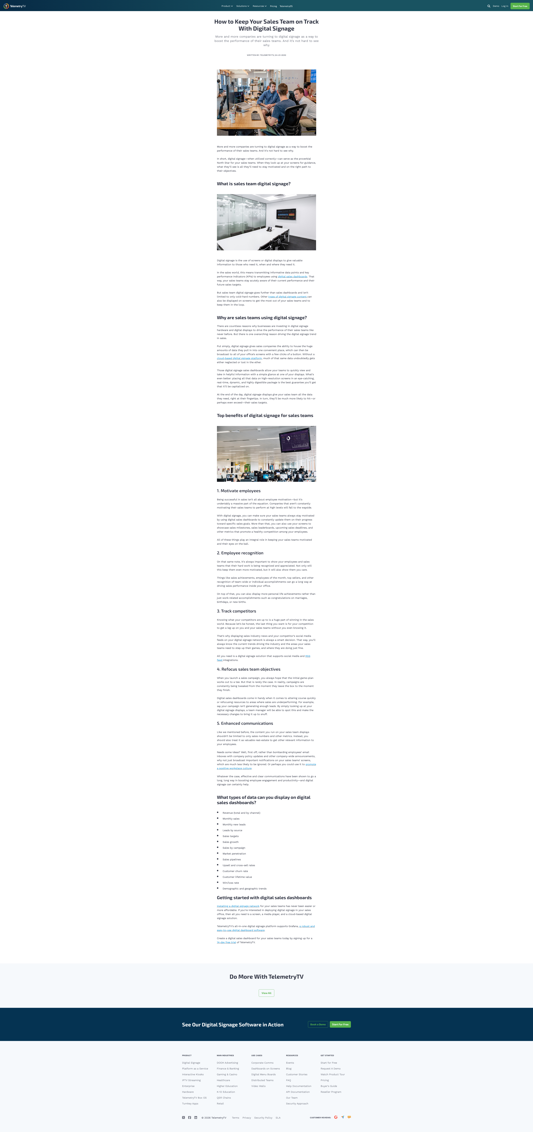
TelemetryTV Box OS (194, 1097)
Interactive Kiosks (193, 1074)
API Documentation (298, 1091)
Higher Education (227, 1086)
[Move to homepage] (14, 6)
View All (266, 992)
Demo (496, 6)
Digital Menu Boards (263, 1074)
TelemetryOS (286, 6)
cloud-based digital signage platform (239, 358)
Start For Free (520, 6)
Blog (288, 1068)
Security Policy (263, 1117)
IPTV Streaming (191, 1080)
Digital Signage (191, 1062)
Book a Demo (318, 1024)
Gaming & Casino (227, 1074)
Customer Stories (296, 1074)
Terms (235, 1117)
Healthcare (223, 1080)
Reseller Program (331, 1091)
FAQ (288, 1080)
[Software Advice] (349, 1117)
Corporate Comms (262, 1062)
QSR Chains (224, 1097)
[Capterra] (342, 1117)
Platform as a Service (195, 1068)
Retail (220, 1103)
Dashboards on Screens (265, 1068)
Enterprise (188, 1086)
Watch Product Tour (333, 1074)
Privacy (246, 1117)
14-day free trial (226, 942)
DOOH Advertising (227, 1062)
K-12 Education (226, 1091)
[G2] (336, 1117)
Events (290, 1062)
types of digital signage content (287, 296)
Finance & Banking (228, 1068)
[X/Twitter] (183, 1117)
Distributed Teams (262, 1080)
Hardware (188, 1091)
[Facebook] (189, 1117)
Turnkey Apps (190, 1103)
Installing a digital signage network (238, 906)
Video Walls (258, 1086)
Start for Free (329, 1062)
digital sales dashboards (292, 276)
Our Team (292, 1097)
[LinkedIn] (195, 1117)
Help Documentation (298, 1086)
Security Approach (297, 1103)
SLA (278, 1117)
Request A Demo (331, 1068)
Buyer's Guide (329, 1086)
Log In (504, 6)
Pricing (273, 6)
